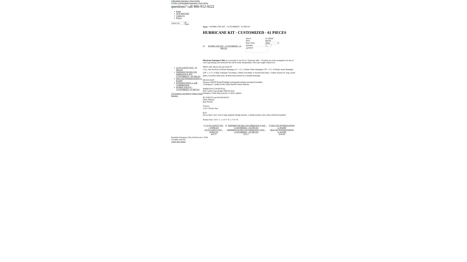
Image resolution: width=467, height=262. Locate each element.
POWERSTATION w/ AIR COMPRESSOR (186, 84)
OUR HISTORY (182, 14)
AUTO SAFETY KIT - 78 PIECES (213, 131)
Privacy (179, 18)
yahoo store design (178, 142)
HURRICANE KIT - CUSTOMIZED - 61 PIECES (187, 88)
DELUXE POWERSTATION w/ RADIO (282, 131)
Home (178, 11)
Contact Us (180, 16)
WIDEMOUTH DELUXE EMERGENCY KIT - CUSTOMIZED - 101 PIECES (188, 74)
